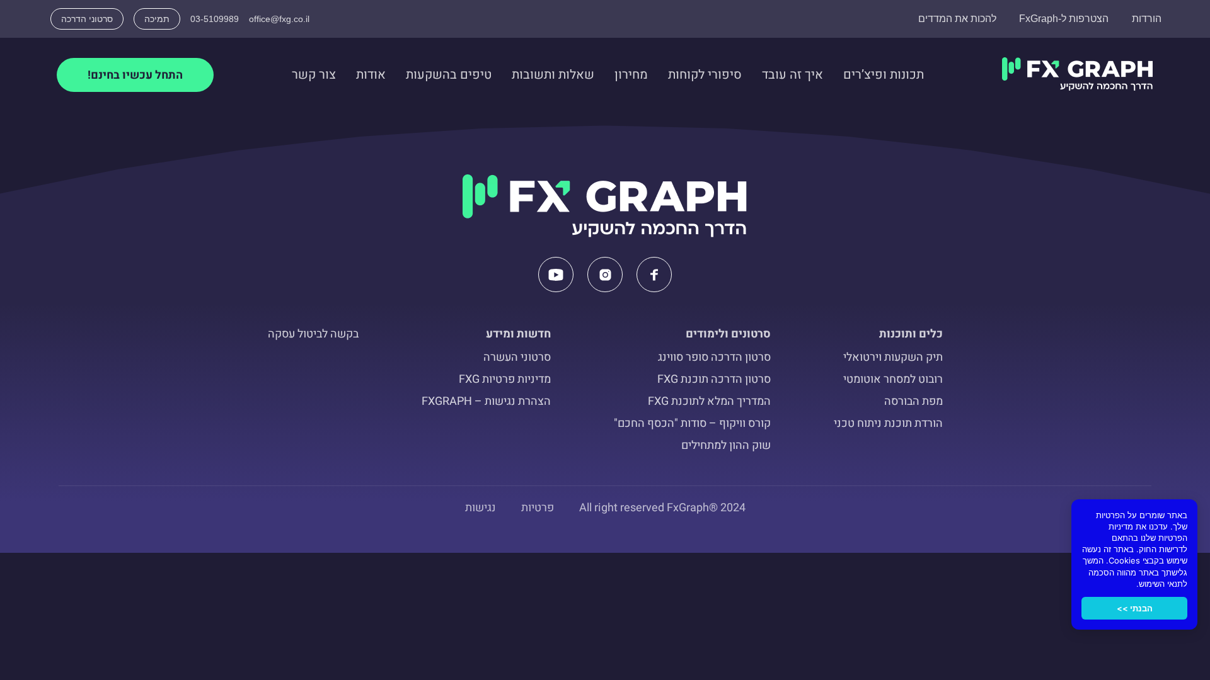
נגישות (480, 507)
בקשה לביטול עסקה (313, 334)
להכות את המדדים (957, 18)
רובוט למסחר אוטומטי (893, 379)
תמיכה (157, 19)
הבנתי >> (1135, 608)
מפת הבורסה (913, 401)
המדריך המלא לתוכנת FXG (709, 401)
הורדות (1146, 18)
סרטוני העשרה (517, 357)
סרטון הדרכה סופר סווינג (714, 357)
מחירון (631, 74)
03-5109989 (214, 19)
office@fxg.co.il (279, 19)
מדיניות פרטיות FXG (505, 379)
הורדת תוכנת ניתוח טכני (888, 423)
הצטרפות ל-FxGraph (1064, 18)
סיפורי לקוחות (705, 74)
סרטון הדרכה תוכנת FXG (714, 379)
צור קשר (314, 74)
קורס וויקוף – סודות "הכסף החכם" (692, 423)
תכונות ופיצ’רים (883, 74)
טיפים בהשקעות (449, 74)
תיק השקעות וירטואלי (893, 357)
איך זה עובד (792, 74)
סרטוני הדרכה (87, 19)
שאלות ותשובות (553, 74)
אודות (371, 74)
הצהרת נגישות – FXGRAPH (486, 401)
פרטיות (537, 507)
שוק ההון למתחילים (726, 445)
